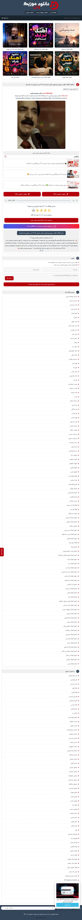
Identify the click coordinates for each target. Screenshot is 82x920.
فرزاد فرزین (74, 692)
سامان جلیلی (73, 426)
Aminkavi (42, 917)
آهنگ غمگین (29, 13)
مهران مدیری (73, 809)
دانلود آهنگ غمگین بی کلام (69, 651)
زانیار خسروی (73, 422)
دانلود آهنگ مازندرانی (71, 634)
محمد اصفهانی (73, 747)
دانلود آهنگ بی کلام (71, 655)
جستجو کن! (4, 18)
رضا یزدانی (74, 413)
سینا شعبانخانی (73, 451)
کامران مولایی (73, 701)
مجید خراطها (73, 721)
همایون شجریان (72, 834)
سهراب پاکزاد (73, 430)
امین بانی (74, 334)
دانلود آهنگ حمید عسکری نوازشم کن (41, 77)
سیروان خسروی (72, 438)
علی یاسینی (73, 684)
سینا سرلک (74, 447)
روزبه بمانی (74, 418)
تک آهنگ (65, 89)
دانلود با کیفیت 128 (21, 194)
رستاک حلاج (73, 401)
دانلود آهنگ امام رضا (71, 589)
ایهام (75, 342)
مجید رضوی (73, 726)
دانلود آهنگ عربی (72, 664)
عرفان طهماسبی (72, 476)
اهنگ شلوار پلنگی (72, 868)
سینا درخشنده (73, 443)
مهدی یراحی (73, 801)
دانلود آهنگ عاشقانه (71, 630)
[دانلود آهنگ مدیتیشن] (67, 35)
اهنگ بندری (74, 855)
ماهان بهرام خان (72, 717)
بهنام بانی (74, 363)
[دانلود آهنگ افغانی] (67, 63)
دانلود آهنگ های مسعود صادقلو (68, 601)
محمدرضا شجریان (72, 751)
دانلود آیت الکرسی (72, 584)
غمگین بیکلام (73, 526)
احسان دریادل (73, 301)
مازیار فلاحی (74, 709)
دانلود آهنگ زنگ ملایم (71, 576)
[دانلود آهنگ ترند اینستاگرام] (41, 35)
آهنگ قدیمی (73, 509)
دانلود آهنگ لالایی (72, 593)
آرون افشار (74, 313)
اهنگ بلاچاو (73, 851)
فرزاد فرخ (74, 688)
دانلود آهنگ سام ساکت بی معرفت (15, 49)
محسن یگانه (73, 742)
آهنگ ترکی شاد (15, 77)
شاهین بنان (74, 455)
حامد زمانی (74, 372)
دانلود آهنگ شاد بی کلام (70, 605)
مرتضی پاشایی (73, 772)
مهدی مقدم (74, 797)
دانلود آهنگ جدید (47, 93)
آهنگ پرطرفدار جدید (42, 13)
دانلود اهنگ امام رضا (71, 518)
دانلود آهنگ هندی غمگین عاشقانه (67, 555)
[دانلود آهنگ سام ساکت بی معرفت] (15, 35)
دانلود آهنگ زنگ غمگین (70, 647)
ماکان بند (74, 713)
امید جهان (74, 322)
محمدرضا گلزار (73, 755)
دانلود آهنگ (64, 96)
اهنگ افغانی (73, 847)
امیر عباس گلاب (72, 326)
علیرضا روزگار (73, 489)
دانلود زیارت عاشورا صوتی (70, 551)
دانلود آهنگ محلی (72, 622)
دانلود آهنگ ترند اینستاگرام (41, 49)
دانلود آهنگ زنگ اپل (71, 639)
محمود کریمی (73, 767)
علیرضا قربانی (73, 497)
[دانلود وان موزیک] (41, 5)
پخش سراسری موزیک (71, 876)
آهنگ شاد (53, 13)
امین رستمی (73, 338)
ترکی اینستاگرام (72, 514)
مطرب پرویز (73, 89)
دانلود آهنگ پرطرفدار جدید (69, 610)
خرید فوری (67, 905)
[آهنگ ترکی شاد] (15, 63)
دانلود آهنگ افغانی (67, 77)
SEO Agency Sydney (70, 880)
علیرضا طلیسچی (72, 493)
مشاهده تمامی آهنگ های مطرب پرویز (41, 220)
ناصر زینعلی (74, 826)
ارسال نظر (9, 278)
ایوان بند (74, 347)
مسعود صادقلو (73, 784)
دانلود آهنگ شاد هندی (71, 580)
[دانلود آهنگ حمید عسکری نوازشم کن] (41, 63)
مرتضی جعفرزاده (72, 776)
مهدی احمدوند (73, 788)
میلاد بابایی (73, 817)
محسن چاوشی (73, 734)
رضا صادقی (74, 409)
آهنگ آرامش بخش (72, 505)
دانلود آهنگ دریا (72, 564)
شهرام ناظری (73, 468)
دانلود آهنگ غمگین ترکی (70, 626)
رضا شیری (74, 405)
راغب (75, 397)
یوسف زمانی (73, 842)
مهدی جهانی (73, 792)
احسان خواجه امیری (71, 297)
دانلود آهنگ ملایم (72, 643)
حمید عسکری (73, 388)
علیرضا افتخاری (73, 484)
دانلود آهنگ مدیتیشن (67, 49)
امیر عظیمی (73, 330)
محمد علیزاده (73, 759)
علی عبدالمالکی (73, 676)
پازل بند (75, 367)
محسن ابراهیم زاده (72, 730)
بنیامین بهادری (73, 359)
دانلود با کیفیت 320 (59, 194)
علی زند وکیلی (73, 501)
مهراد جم (74, 805)
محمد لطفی (74, 763)
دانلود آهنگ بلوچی (71, 614)
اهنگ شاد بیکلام (72, 863)
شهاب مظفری (73, 459)
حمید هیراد (74, 393)
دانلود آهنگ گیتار (72, 559)
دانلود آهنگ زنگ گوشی (70, 618)
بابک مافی (74, 355)
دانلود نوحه (74, 547)
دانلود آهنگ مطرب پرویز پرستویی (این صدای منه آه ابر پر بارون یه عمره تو (50, 84)
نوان (76, 830)
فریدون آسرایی (73, 696)
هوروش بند (74, 838)
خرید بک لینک (73, 872)
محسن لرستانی (73, 738)
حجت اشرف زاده (72, 384)
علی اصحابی (73, 480)
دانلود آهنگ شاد (72, 597)
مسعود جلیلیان (72, 780)
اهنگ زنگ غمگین (72, 859)
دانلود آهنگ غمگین (71, 522)
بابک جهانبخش (73, 351)
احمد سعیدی (73, 305)
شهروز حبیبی (73, 472)
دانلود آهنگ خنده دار (71, 568)
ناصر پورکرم (74, 822)
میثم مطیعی (73, 813)
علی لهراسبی (73, 680)
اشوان (75, 317)
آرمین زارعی (74, 309)
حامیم (75, 380)
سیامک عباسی (73, 434)
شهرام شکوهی (73, 463)
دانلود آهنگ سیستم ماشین (69, 572)
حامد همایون (73, 376)
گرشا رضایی (74, 705)
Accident (45, 917)
